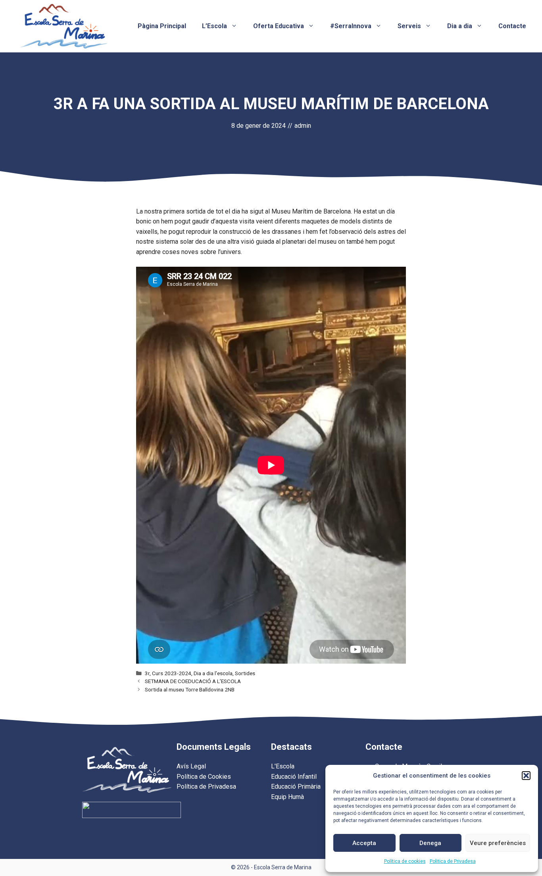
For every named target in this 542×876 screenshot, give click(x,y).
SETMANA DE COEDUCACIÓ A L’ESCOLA (193, 681)
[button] (526, 776)
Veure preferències (498, 843)
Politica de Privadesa (453, 861)
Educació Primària (296, 786)
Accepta (364, 843)
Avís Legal (191, 766)
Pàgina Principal (162, 26)
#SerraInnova (350, 26)
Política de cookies (405, 861)
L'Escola (282, 766)
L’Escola (214, 26)
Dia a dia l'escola (213, 673)
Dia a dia (459, 26)
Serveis (409, 26)
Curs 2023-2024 (171, 673)
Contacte (512, 26)
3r (147, 673)
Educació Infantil (294, 776)
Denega (430, 843)
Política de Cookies (204, 776)
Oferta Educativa (278, 26)
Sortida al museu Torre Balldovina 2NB (189, 689)
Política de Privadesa (206, 786)
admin (302, 125)
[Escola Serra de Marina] (63, 25)
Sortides (245, 673)
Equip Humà (287, 797)
